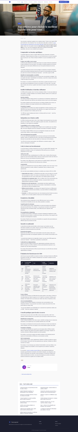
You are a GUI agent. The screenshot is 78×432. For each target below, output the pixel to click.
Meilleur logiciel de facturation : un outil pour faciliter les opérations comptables (28, 413)
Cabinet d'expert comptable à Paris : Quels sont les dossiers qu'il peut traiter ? (28, 409)
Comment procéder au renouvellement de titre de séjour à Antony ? (29, 388)
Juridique (35, 1)
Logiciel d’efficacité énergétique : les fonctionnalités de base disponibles (27, 392)
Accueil (18, 1)
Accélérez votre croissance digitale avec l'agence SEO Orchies (27, 406)
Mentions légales (58, 423)
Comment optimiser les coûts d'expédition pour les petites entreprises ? (28, 399)
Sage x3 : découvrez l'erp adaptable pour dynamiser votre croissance (47, 406)
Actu (22, 1)
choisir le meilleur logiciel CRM (33, 350)
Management (40, 1)
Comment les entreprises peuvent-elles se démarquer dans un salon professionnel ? (48, 392)
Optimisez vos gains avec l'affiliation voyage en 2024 (48, 395)
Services (50, 1)
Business (25, 1)
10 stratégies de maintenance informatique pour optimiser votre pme (48, 409)
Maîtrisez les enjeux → (64, 1)
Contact (56, 425)
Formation (30, 1)
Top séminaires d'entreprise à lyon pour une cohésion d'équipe (28, 402)
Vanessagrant (14, 422)
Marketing (46, 1)
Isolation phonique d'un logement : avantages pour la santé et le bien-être (48, 399)
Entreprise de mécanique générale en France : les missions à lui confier (28, 395)
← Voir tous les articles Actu (26, 374)
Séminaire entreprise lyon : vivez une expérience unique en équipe (47, 402)
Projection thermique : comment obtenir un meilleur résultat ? (48, 388)
